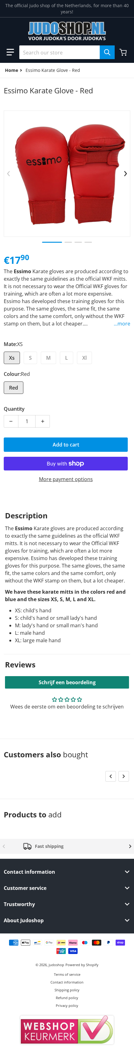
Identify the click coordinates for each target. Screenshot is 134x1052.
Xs (12, 357)
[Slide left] (8, 173)
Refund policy (67, 997)
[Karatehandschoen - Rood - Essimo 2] (68, 242)
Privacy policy (67, 1005)
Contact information (67, 982)
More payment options (66, 479)
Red (13, 387)
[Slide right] (125, 173)
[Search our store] (107, 52)
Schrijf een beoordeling (67, 682)
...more (122, 323)
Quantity (14, 408)
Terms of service (67, 974)
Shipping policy (67, 990)
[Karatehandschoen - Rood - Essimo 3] (78, 242)
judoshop (56, 964)
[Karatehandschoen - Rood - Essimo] (52, 242)
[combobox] (67, 52)
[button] (10, 52)
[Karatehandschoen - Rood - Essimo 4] (88, 242)
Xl (84, 357)
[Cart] (123, 52)
